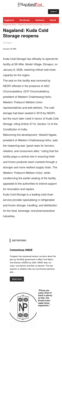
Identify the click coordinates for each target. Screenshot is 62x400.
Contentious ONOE (21, 250)
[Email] (43, 228)
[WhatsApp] (29, 228)
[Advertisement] (31, 367)
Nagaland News (9, 24)
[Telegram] (50, 228)
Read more (17, 279)
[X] (22, 228)
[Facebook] (15, 228)
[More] (57, 228)
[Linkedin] (36, 228)
